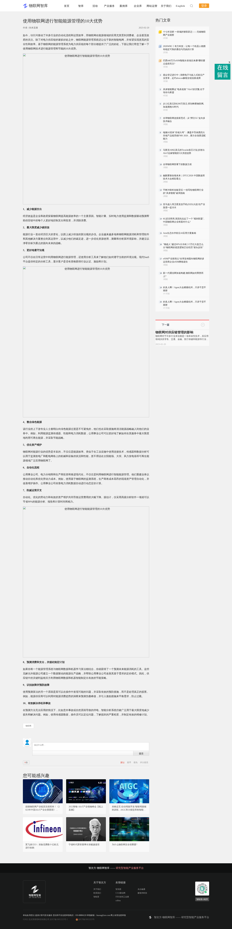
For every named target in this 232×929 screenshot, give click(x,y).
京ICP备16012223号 (86, 919)
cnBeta (118, 900)
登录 (204, 5)
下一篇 (165, 324)
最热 (136, 762)
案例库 (124, 6)
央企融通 (141, 889)
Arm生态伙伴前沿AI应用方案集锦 (179, 233)
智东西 (118, 889)
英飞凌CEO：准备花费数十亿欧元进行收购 (42, 846)
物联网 (34, 35)
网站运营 (152, 6)
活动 (95, 6)
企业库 (138, 6)
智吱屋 (96, 897)
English (180, 6)
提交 (141, 753)
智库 (81, 6)
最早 (129, 762)
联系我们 (97, 893)
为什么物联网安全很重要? (124, 844)
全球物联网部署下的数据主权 (177, 164)
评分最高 (144, 762)
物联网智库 (38, 6)
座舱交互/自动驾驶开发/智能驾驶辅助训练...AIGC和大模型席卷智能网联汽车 (129, 808)
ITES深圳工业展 (122, 897)
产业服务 (109, 6)
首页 (66, 6)
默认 (123, 762)
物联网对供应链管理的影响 (174, 332)
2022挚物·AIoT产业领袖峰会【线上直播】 (86, 808)
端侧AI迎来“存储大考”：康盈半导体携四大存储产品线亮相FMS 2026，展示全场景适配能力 (184, 135)
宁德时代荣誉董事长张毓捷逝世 (84, 844)
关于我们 (166, 6)
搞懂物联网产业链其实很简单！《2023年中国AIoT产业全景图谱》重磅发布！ (42, 808)
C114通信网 (120, 893)
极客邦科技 (142, 893)
